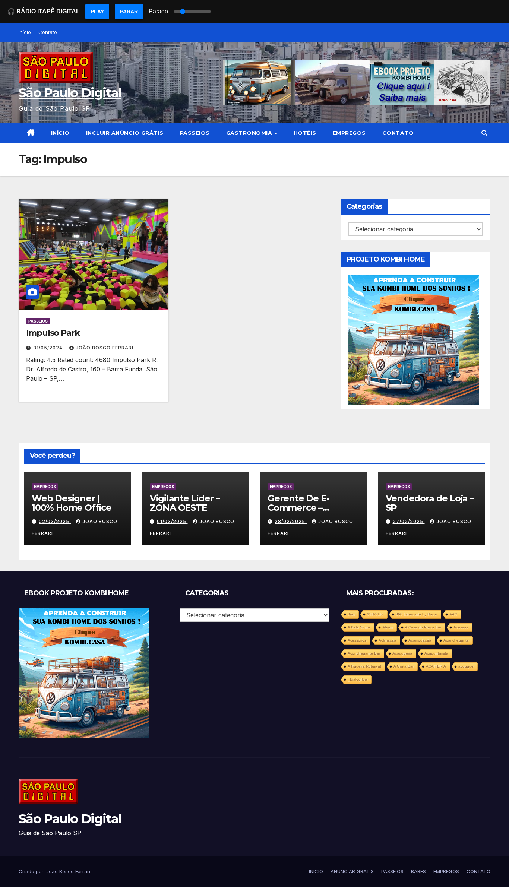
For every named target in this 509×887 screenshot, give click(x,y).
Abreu (387, 627)
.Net (351, 614)
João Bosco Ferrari (104, 348)
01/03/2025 (172, 521)
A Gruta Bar (403, 666)
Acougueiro (402, 653)
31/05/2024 (48, 348)
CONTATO (398, 133)
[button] (484, 133)
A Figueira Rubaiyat (364, 666)
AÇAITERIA (436, 666)
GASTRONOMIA (250, 133)
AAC (453, 614)
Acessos (460, 627)
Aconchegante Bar (364, 653)
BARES (418, 871)
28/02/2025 (291, 521)
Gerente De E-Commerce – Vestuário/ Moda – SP (313, 507)
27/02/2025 (409, 521)
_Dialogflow (357, 679)
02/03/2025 (55, 521)
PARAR (129, 12)
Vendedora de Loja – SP (430, 503)
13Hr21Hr (375, 614)
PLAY (97, 12)
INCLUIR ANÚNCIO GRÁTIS (125, 133)
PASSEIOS (195, 133)
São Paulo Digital (70, 93)
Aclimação (387, 640)
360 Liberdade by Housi (416, 614)
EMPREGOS (349, 133)
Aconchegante (456, 640)
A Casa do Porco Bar (423, 627)
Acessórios (357, 640)
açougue (466, 666)
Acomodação (419, 640)
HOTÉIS (305, 133)
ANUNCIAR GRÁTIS (352, 871)
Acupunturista (436, 653)
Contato (47, 32)
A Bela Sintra (359, 627)
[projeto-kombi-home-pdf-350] (413, 339)
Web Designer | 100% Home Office (71, 503)
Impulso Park (53, 333)
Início (25, 32)
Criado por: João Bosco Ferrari (54, 871)
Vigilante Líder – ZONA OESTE (185, 503)
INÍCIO (60, 133)
